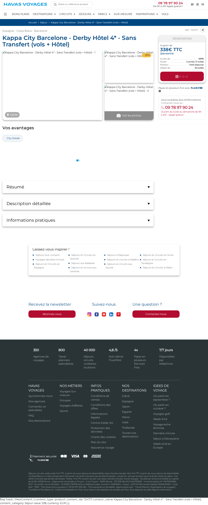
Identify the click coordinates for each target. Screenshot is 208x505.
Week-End (160, 419)
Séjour (44, 22)
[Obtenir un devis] (197, 4)
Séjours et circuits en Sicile (158, 255)
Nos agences (36, 401)
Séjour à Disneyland (166, 438)
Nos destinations (39, 420)
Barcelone (40, 30)
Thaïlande (128, 427)
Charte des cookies (103, 437)
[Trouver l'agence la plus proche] (192, 4)
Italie (125, 422)
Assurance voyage (102, 447)
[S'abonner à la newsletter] (203, 4)
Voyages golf (161, 413)
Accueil (32, 22)
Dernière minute (164, 433)
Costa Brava (24, 30)
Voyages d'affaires (71, 405)
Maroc (126, 417)
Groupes (65, 400)
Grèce (126, 396)
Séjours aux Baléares (83, 263)
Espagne (8, 30)
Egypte (127, 411)
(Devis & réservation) (182, 76)
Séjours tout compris (48, 255)
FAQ (31, 415)
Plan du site (98, 442)
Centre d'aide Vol (102, 422)
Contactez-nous (155, 314)
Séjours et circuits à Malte (157, 267)
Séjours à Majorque (118, 255)
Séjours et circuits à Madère (123, 259)
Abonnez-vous (52, 314)
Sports (64, 411)
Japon (126, 406)
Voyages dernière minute (50, 259)
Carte (14, 115)
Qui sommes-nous (40, 396)
